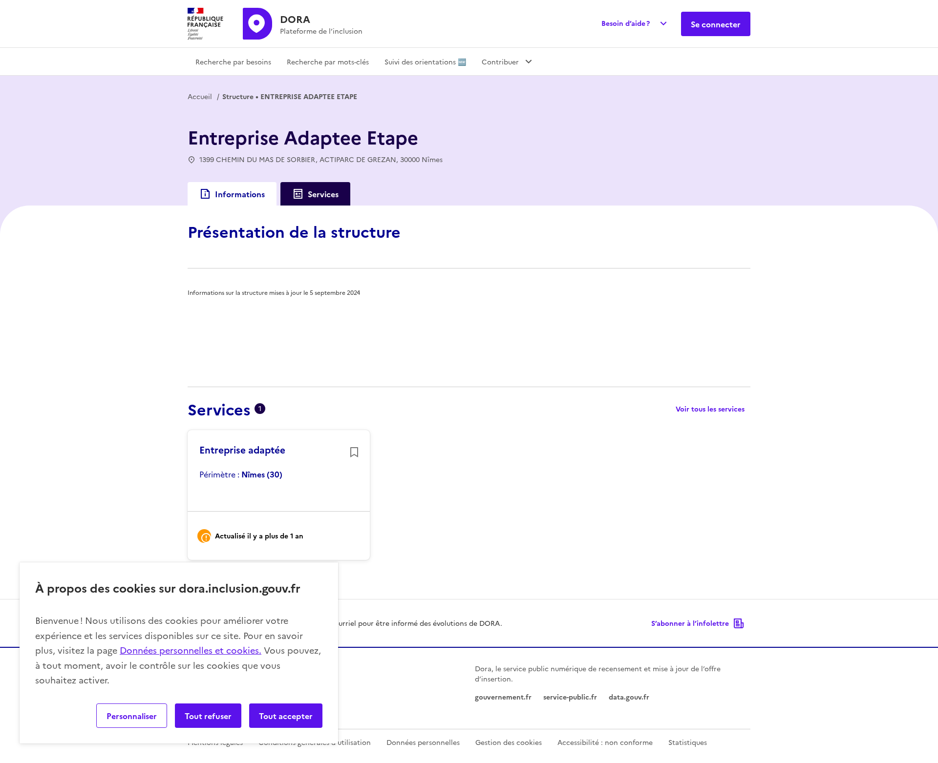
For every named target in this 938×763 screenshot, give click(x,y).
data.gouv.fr (629, 696)
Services (323, 193)
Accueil (200, 96)
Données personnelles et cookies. (190, 650)
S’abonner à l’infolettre (690, 623)
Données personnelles (423, 742)
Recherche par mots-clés (328, 61)
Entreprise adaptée (242, 449)
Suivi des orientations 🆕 (425, 61)
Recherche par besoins (233, 61)
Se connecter (716, 24)
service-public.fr (570, 696)
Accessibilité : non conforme (605, 742)
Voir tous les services (710, 408)
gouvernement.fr (503, 696)
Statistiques (687, 742)
